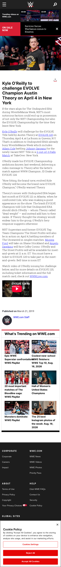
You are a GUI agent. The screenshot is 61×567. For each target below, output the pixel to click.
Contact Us (35, 494)
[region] (30, 543)
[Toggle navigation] (4, 4)
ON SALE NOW (7, 29)
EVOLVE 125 (45, 135)
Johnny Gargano (36, 148)
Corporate (7, 456)
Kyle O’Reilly (9, 131)
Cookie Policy (36, 505)
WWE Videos (36, 462)
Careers (6, 462)
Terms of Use (8, 489)
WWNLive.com (39, 276)
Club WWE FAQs (36, 489)
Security (33, 500)
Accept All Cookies (30, 561)
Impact (5, 467)
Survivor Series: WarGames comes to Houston (35, 29)
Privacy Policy (8, 494)
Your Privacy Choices (9, 505)
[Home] (30, 4)
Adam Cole (8, 148)
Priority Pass (35, 473)
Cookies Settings (30, 544)
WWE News (35, 456)
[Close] (57, 524)
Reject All (30, 553)
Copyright (6, 500)
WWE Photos (36, 467)
